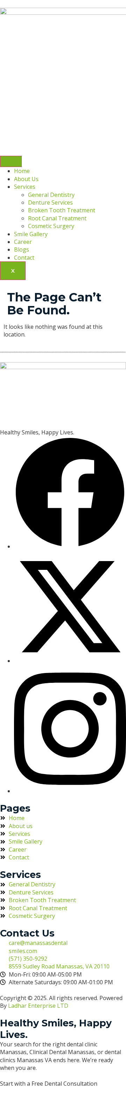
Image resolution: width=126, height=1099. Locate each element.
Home (22, 171)
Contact (24, 257)
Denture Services (50, 202)
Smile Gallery (31, 234)
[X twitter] (70, 661)
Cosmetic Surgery (51, 226)
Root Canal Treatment (57, 218)
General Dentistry (51, 195)
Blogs (21, 249)
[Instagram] (70, 791)
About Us (26, 179)
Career (23, 242)
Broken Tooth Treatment (61, 210)
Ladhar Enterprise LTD (38, 1006)
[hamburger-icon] (11, 161)
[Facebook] (70, 546)
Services (24, 187)
